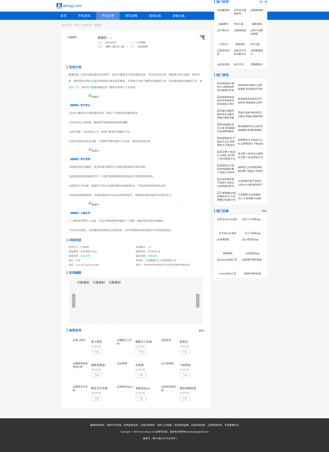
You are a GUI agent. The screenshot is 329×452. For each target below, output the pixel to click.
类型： (133, 46)
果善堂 (184, 341)
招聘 (108, 46)
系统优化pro (142, 388)
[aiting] (69, 6)
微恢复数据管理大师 (100, 365)
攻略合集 (179, 15)
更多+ (264, 211)
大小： (133, 42)
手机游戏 (84, 15)
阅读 (89, 87)
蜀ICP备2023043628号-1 (165, 438)
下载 (96, 352)
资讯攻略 (131, 15)
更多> (202, 330)
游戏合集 (155, 15)
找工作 (116, 46)
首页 (63, 15)
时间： (101, 42)
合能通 (139, 365)
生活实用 (143, 46)
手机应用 (108, 15)
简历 (124, 46)
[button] (197, 301)
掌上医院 (96, 341)
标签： (101, 46)
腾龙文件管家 (99, 388)
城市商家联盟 (188, 388)
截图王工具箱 (143, 341)
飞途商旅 (185, 365)
